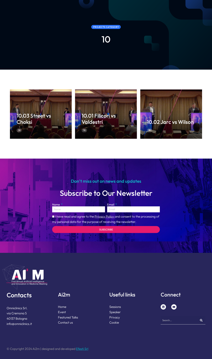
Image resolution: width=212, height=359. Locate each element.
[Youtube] (174, 307)
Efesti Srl (82, 349)
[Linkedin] (163, 307)
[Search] (201, 320)
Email (111, 204)
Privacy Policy (105, 216)
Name (56, 204)
